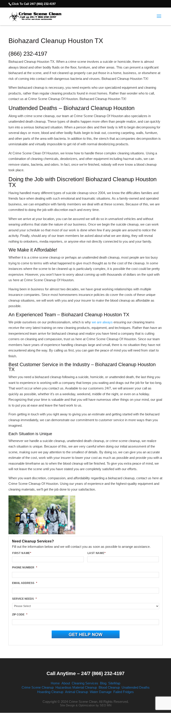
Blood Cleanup (109, 687)
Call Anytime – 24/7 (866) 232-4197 (85, 673)
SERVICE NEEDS (24, 598)
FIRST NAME (21, 553)
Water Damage (101, 692)
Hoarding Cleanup (50, 692)
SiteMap (114, 683)
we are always (102, 322)
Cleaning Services (85, 683)
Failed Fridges (123, 692)
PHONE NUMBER (24, 567)
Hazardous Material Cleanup (76, 687)
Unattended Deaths (136, 687)
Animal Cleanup (76, 692)
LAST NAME (97, 553)
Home (55, 683)
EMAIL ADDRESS (24, 583)
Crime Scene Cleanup (38, 687)
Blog (103, 683)
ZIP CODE (19, 614)
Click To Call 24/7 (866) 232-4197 (34, 4)
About (65, 683)
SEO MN (105, 705)
